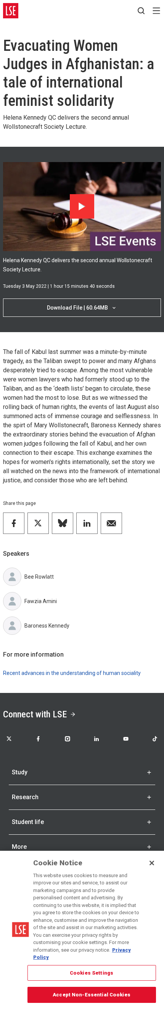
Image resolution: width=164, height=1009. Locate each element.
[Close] (151, 863)
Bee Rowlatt (39, 577)
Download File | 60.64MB (77, 308)
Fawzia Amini (40, 601)
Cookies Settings (91, 973)
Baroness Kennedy (46, 626)
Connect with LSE (35, 714)
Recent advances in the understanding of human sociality (72, 673)
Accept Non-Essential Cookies (91, 995)
